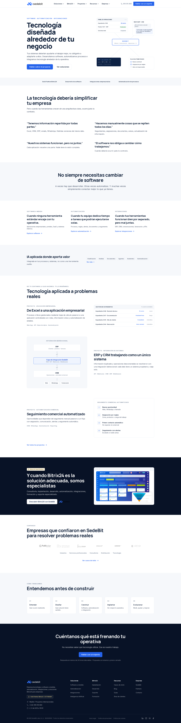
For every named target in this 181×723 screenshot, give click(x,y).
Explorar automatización (80, 231)
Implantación (96, 685)
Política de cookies (119, 718)
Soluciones (58, 4)
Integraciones (75, 693)
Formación (95, 696)
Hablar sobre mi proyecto (39, 67)
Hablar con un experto (143, 4)
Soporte (95, 693)
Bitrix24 (70, 4)
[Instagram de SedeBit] (146, 718)
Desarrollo (95, 689)
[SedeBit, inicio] (35, 4)
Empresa (105, 4)
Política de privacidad (104, 718)
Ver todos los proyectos (36, 445)
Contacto (139, 693)
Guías (116, 693)
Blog (115, 689)
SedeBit (138, 685)
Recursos (93, 4)
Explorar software (33, 233)
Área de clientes (119, 696)
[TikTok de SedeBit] (153, 718)
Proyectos (81, 4)
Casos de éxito (119, 685)
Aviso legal (92, 718)
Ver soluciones (63, 67)
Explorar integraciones (123, 231)
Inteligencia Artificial (77, 696)
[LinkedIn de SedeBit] (143, 718)
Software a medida (76, 685)
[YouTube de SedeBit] (150, 718)
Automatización (75, 689)
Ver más (90, 262)
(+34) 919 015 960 (36, 705)
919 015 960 (127, 4)
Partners (139, 689)
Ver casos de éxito (89, 560)
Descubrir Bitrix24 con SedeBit (42, 502)
